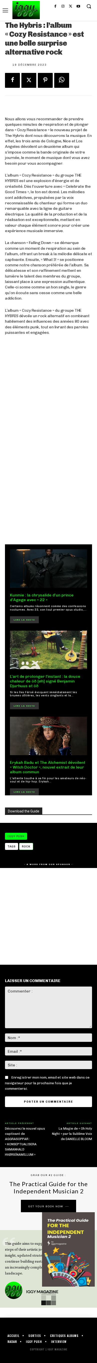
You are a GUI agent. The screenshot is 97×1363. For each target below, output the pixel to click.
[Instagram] (63, 6)
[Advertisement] (48, 483)
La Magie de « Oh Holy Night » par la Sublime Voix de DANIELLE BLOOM (72, 1134)
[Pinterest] (45, 80)
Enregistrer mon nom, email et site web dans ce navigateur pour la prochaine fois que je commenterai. (47, 1083)
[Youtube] (78, 6)
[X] (70, 6)
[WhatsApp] (61, 80)
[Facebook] (55, 6)
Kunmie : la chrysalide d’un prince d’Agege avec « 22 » (42, 597)
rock (26, 846)
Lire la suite (24, 620)
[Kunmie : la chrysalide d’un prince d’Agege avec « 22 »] (48, 568)
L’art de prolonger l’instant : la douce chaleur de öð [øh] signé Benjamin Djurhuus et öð (45, 681)
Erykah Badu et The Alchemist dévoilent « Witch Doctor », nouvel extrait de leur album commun (47, 767)
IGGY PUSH (16, 836)
